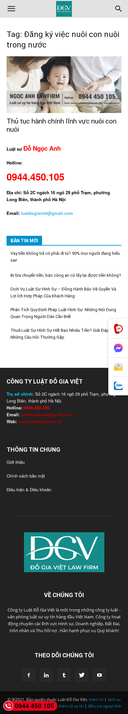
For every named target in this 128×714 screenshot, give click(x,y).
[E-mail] (118, 367)
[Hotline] (118, 329)
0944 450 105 (34, 705)
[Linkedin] (46, 675)
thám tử (96, 699)
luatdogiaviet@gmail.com (47, 414)
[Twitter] (81, 675)
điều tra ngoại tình (104, 706)
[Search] (119, 9)
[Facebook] (28, 675)
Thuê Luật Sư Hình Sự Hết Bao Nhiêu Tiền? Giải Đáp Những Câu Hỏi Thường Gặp (60, 334)
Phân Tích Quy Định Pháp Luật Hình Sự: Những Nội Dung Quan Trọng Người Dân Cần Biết (63, 313)
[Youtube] (99, 675)
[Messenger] (118, 348)
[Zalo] (118, 386)
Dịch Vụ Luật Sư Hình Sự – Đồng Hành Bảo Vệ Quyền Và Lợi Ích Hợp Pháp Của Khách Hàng (63, 292)
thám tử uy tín (71, 706)
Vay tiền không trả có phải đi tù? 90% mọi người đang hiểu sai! (65, 257)
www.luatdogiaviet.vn (40, 421)
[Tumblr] (64, 675)
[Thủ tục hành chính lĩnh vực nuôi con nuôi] (64, 84)
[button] (11, 9)
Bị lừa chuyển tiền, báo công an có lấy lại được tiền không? (66, 275)
